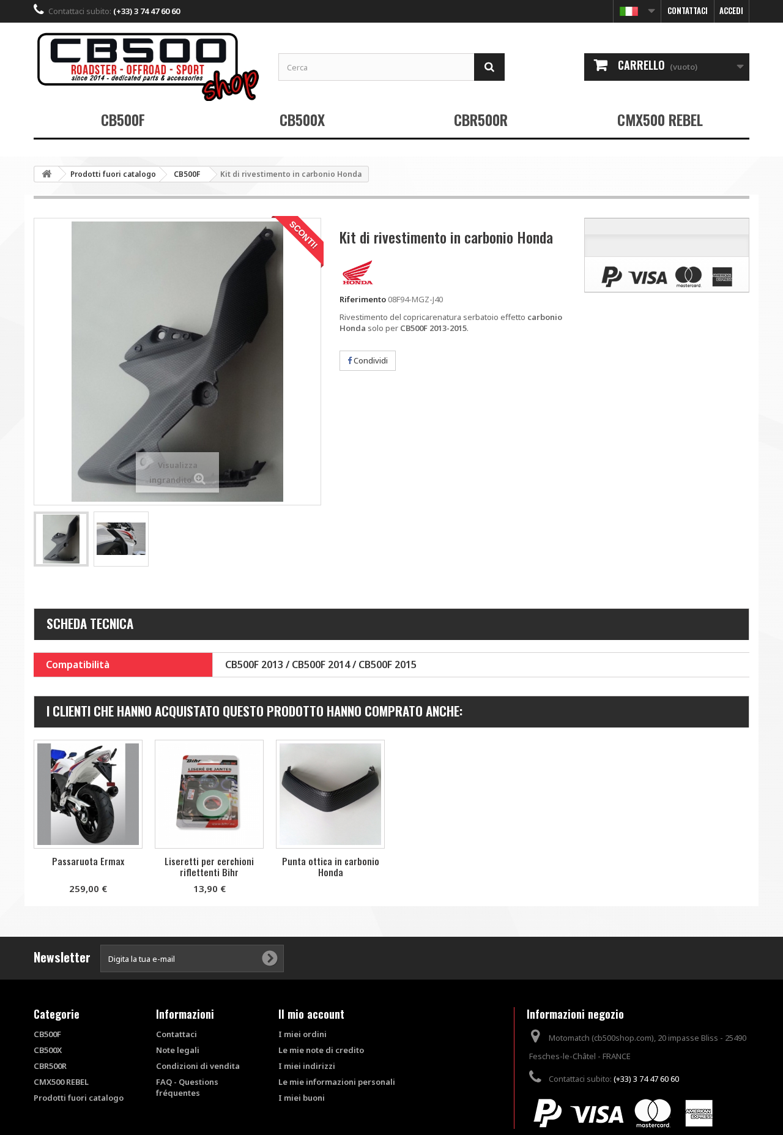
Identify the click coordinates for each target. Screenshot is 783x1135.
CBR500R (481, 119)
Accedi (731, 10)
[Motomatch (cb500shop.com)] (147, 66)
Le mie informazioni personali (336, 1081)
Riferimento (363, 299)
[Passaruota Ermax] (88, 794)
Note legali (177, 1049)
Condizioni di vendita (198, 1065)
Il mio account (311, 1014)
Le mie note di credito (321, 1049)
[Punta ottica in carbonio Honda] (330, 794)
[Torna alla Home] (46, 174)
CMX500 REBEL (660, 119)
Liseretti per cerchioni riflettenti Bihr (209, 866)
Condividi (370, 360)
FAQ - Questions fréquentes (187, 1087)
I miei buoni (301, 1097)
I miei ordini (302, 1034)
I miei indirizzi (306, 1065)
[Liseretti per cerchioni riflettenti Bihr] (209, 794)
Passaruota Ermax (88, 861)
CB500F (123, 119)
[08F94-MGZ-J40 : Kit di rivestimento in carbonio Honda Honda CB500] (61, 539)
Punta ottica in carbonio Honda (330, 866)
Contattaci (687, 10)
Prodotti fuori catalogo (79, 1097)
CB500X (302, 119)
